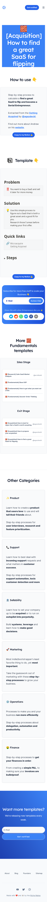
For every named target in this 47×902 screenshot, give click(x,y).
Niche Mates (35, 895)
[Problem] (3, 181)
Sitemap (39, 873)
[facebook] (31, 316)
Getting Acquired (18, 246)
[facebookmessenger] (26, 316)
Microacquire (16, 243)
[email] (36, 316)
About (7, 873)
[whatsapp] (21, 316)
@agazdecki (29, 116)
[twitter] (11, 316)
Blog (16, 873)
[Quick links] (3, 235)
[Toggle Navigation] (43, 8)
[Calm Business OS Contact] (29, 889)
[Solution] (3, 202)
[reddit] (16, 316)
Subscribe (36, 301)
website (19, 127)
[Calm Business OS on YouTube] (17, 889)
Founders (27, 873)
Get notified (23, 837)
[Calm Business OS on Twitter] (23, 889)
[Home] (4, 8)
